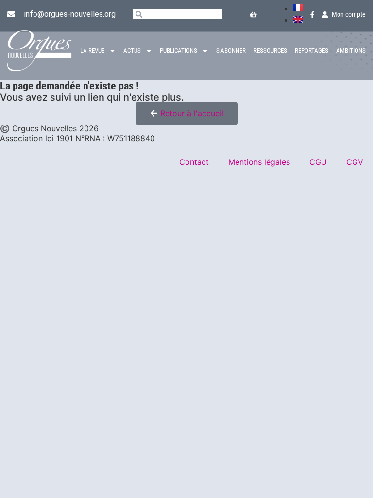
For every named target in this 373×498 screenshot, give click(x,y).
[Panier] (253, 14)
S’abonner (231, 50)
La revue (92, 50)
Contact (194, 162)
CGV (354, 162)
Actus (132, 50)
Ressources (270, 50)
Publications (178, 50)
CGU (318, 162)
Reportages (311, 50)
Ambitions (351, 50)
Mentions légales (259, 162)
